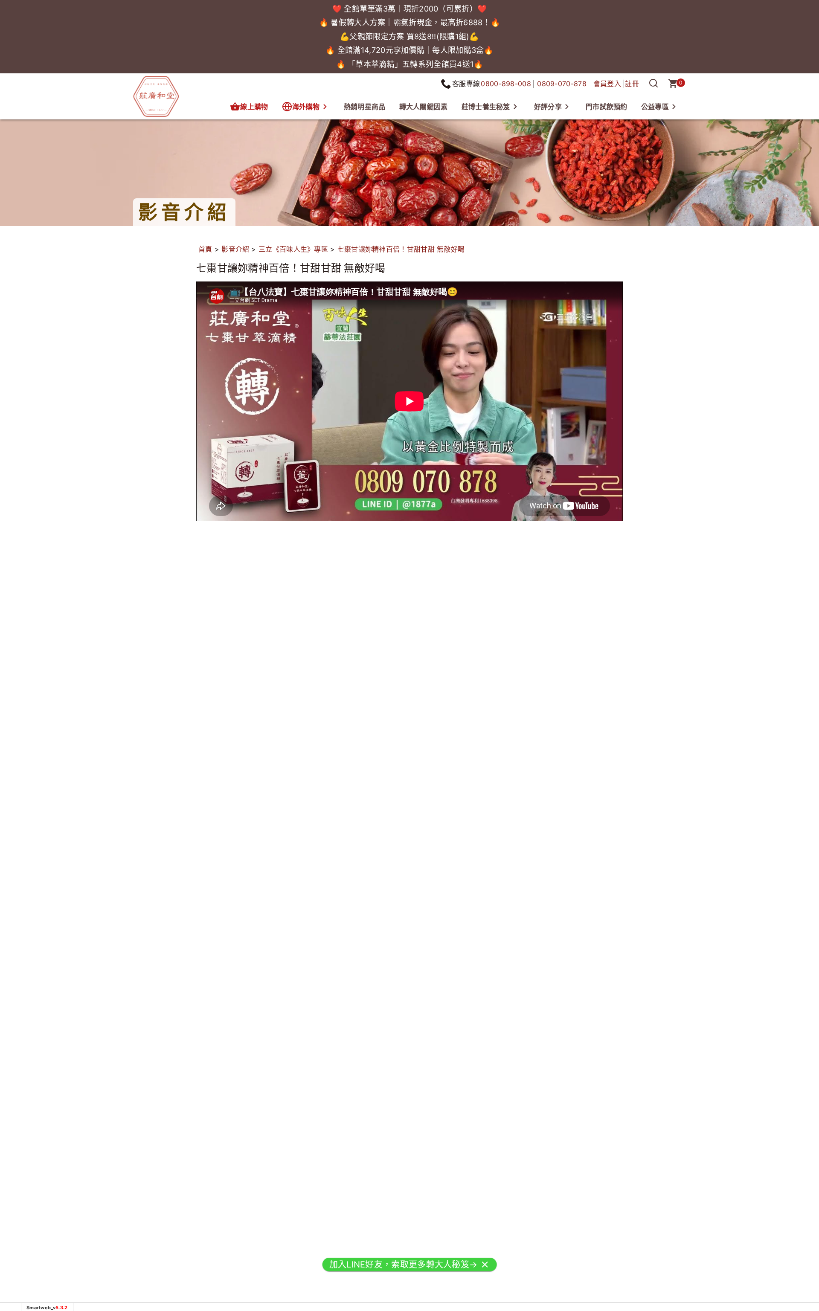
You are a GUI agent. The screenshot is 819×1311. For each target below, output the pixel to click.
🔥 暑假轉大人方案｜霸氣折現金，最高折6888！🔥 (409, 22)
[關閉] (484, 1270)
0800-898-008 (506, 83)
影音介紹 (235, 249)
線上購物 (254, 106)
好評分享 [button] (548, 106)
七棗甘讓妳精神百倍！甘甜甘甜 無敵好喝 (401, 249)
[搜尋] (653, 83)
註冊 (632, 83)
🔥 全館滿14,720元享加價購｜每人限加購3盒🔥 (409, 50)
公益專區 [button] (655, 106)
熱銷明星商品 (365, 106)
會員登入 (607, 83)
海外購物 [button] (306, 106)
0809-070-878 (562, 83)
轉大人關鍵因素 (423, 106)
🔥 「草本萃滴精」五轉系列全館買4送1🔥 (409, 64)
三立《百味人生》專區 (293, 249)
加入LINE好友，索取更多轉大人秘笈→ (403, 1270)
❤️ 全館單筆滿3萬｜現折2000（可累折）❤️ (409, 8)
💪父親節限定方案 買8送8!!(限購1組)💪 (409, 36)
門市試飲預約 (606, 106)
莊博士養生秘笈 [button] (486, 106)
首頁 (205, 249)
